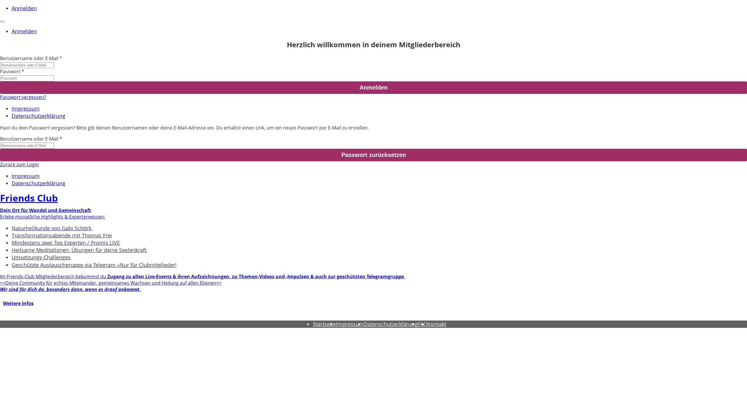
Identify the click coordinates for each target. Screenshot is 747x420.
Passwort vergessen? (23, 97)
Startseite (324, 324)
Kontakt (436, 324)
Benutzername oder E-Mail (29, 58)
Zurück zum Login (19, 164)
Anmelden (24, 8)
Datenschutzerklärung (38, 115)
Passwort (10, 71)
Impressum (26, 108)
